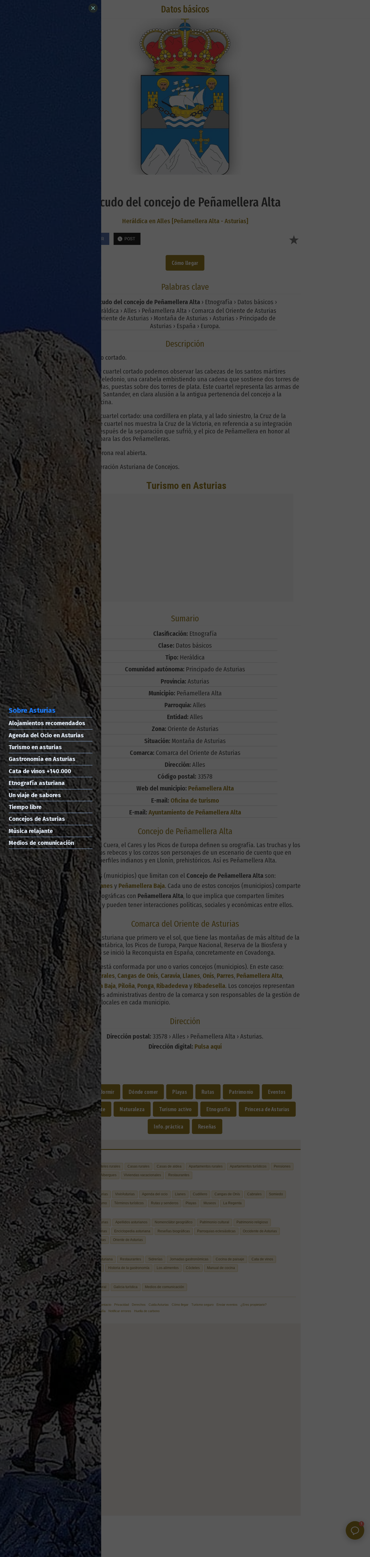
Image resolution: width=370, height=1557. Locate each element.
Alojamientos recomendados (47, 723)
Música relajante (31, 831)
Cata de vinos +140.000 (40, 771)
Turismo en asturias (35, 747)
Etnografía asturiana (37, 783)
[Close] (93, 8)
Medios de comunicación (41, 842)
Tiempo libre (25, 807)
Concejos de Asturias (37, 818)
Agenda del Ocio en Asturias (46, 735)
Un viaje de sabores (35, 795)
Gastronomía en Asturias (42, 759)
